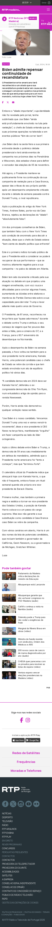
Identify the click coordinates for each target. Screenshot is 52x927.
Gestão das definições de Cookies (20, 902)
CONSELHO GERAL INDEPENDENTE (19, 883)
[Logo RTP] (16, 789)
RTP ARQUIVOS (9, 828)
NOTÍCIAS (6, 813)
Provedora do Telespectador (18, 863)
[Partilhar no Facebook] (2, 102)
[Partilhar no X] (8, 102)
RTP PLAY (6, 836)
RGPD (5, 898)
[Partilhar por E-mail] (13, 102)
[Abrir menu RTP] (26, 2)
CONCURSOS (8, 848)
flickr (36, 804)
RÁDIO (5, 825)
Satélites (7, 875)
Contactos (8, 856)
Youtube (28, 804)
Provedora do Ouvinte (14, 867)
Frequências (26, 762)
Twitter (13, 804)
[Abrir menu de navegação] (49, 9)
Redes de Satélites (26, 753)
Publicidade (19, 914)
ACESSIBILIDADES (10, 871)
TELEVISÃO (7, 821)
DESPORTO (7, 817)
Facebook (5, 804)
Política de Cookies (32, 912)
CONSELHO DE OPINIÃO (13, 887)
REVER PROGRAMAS (12, 844)
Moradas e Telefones (26, 771)
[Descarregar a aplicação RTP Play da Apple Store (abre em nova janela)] (18, 739)
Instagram (21, 804)
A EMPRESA (7, 879)
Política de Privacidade (12, 912)
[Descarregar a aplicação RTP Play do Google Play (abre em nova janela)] (32, 739)
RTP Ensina (8, 832)
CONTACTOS (8, 860)
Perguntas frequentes (15, 852)
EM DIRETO (7, 840)
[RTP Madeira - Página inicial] (17, 10)
